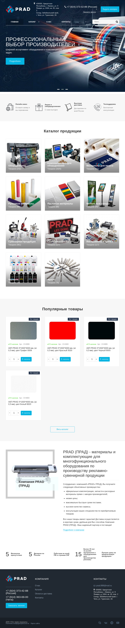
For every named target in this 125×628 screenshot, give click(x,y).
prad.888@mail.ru (104, 586)
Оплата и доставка (43, 594)
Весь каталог (62, 429)
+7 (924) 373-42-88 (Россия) (82, 7)
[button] (58, 89)
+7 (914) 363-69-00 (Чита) (17, 598)
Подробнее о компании (73, 530)
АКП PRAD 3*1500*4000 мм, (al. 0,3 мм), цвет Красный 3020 (61, 349)
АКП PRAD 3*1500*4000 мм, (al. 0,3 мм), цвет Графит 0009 (22, 349)
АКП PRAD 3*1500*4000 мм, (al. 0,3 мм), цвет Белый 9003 (22, 403)
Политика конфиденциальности (17, 623)
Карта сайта (35, 623)
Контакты (66, 22)
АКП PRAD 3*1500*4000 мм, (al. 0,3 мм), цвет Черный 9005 (100, 349)
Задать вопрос (110, 9)
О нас (48, 22)
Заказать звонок (89, 12)
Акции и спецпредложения (52, 105)
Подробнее (15, 61)
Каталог (32, 22)
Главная (14, 22)
